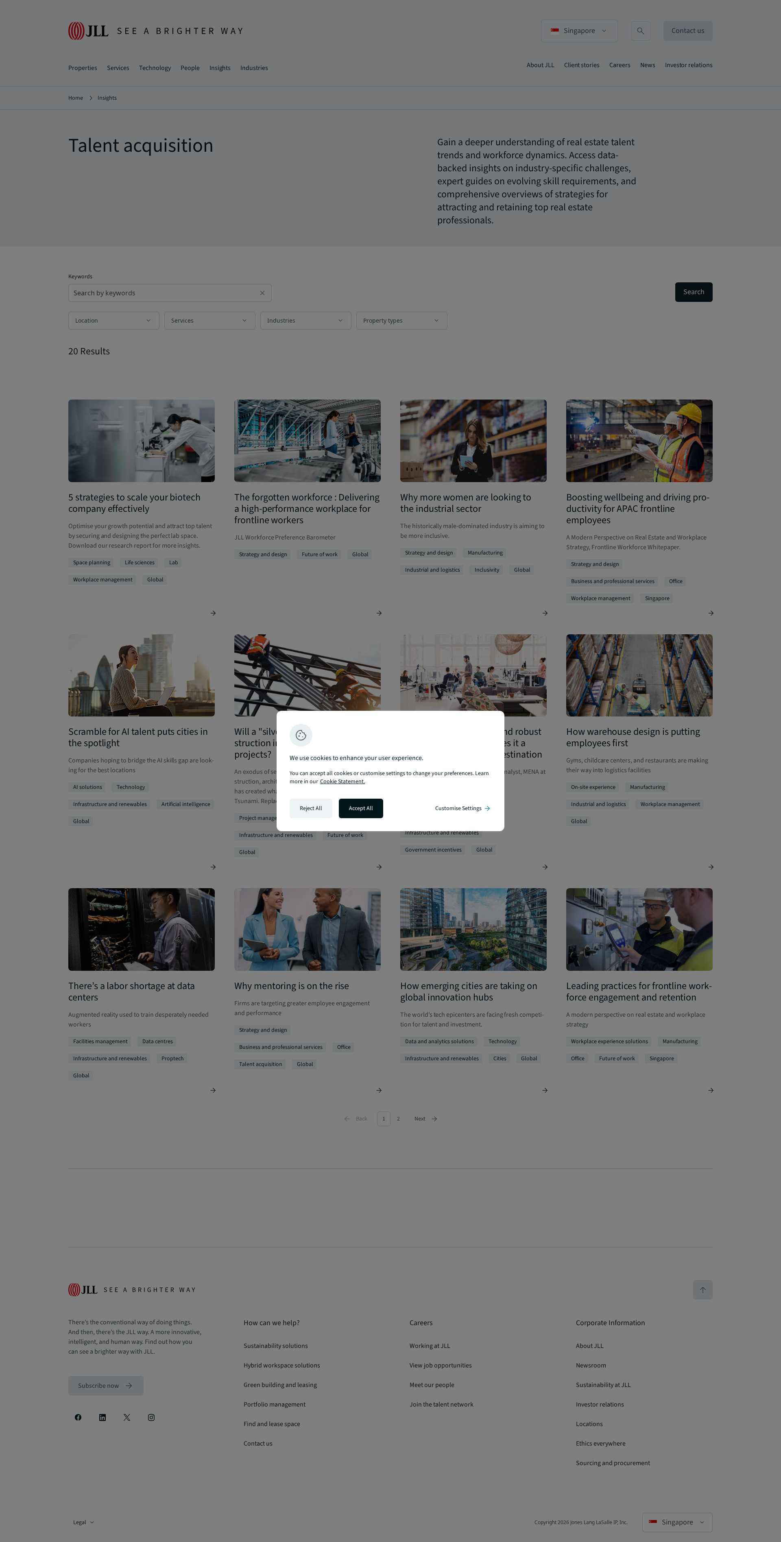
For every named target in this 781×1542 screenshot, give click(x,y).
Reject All (311, 808)
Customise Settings (463, 808)
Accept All (361, 808)
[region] (390, 771)
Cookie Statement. (342, 782)
